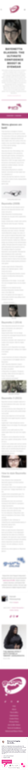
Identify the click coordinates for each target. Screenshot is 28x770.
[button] (4, 765)
